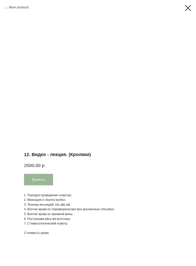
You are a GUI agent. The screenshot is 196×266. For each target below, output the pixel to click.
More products (19, 7)
